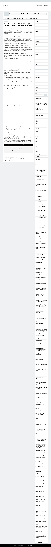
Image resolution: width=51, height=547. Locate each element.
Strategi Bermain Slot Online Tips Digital (41, 466)
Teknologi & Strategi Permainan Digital (41, 501)
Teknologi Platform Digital (39, 524)
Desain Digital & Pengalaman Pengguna (41, 190)
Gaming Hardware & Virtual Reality (40, 210)
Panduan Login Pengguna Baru (40, 366)
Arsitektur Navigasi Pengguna (40, 181)
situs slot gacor (38, 77)
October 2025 (37, 136)
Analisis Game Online (38, 174)
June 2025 (37, 143)
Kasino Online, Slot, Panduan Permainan (41, 252)
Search (36, 93)
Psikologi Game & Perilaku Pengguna (41, 424)
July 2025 (37, 141)
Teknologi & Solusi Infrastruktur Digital (41, 499)
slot (36, 51)
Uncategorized (6, 21)
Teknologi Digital (38, 505)
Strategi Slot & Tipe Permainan (40, 476)
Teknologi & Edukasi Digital (39, 486)
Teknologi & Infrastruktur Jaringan (40, 493)
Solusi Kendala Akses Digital (39, 463)
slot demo (37, 74)
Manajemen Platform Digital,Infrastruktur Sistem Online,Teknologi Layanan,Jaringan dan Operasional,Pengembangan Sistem (41, 330)
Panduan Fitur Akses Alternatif (40, 356)
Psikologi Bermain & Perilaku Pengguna (41, 422)
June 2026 (37, 123)
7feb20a (6, 26)
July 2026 (37, 121)
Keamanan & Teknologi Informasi (40, 257)
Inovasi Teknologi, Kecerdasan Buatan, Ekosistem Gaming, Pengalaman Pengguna (41, 239)
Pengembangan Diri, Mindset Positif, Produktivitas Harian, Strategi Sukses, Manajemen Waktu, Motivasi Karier (41, 400)
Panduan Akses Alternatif (39, 343)
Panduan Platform (38, 385)
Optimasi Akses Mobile (39, 338)
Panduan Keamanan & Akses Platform (41, 359)
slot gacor (37, 67)
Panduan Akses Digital (39, 345)
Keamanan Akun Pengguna (39, 262)
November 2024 (38, 154)
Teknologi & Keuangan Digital (40, 496)
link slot (37, 44)
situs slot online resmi (39, 427)
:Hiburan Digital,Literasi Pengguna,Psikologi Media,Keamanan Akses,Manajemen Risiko (41, 162)
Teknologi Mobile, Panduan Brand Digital (41, 519)
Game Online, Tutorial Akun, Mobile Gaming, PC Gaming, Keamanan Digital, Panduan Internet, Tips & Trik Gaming (41, 204)
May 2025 (37, 144)
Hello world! (21, 157)
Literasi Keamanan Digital (39, 323)
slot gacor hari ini (38, 87)
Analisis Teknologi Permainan (40, 179)
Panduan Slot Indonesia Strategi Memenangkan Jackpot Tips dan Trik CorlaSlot (41, 391)
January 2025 (37, 151)
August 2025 (37, 139)
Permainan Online (38, 408)
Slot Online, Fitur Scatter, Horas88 (40, 450)
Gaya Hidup (37, 222)
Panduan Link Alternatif (39, 361)
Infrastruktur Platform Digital (39, 236)
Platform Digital (38, 418)
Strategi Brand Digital (38, 471)
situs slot (37, 57)
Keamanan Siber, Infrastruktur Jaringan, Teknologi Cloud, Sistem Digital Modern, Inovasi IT (41, 289)
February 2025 (37, 149)
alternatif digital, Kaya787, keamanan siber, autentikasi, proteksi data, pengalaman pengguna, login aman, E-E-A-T (18, 145)
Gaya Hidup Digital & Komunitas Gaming (41, 225)
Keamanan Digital (38, 274)
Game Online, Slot (38, 201)
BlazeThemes (32, 545)
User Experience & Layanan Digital (40, 542)
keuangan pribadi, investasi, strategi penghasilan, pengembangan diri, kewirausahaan (40, 311)
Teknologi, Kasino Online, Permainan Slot (41, 531)
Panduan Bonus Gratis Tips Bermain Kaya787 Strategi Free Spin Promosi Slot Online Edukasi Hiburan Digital (41, 349)
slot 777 (37, 54)
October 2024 (37, 156)
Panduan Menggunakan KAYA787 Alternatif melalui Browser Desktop (26, 13)
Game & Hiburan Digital (39, 196)
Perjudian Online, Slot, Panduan (40, 402)
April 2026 (37, 126)
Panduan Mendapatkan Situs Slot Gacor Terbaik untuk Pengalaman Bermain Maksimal (11, 158)
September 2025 (38, 138)
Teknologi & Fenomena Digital (40, 488)
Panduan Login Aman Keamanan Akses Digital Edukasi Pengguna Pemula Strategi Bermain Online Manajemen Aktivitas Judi (41, 363)
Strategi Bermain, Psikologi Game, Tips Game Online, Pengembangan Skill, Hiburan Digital (41, 469)
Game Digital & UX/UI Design (39, 199)
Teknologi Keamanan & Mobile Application (41, 518)
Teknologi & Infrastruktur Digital (40, 491)
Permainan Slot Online (39, 411)
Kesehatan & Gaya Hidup (39, 298)
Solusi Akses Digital (38, 461)
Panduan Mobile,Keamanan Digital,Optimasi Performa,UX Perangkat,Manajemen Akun (40, 378)
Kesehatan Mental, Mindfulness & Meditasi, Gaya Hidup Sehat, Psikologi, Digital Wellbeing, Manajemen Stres (41, 305)
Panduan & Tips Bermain (39, 340)
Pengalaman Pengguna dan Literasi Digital (41, 393)
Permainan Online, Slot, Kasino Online (41, 410)
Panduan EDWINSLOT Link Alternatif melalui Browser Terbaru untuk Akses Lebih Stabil (41, 101)
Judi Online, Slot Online (39, 241)
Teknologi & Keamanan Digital (40, 494)
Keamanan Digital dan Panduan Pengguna (41, 279)
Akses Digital (37, 164)
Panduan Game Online (39, 357)
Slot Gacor (37, 41)
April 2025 (37, 146)
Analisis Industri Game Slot (39, 176)
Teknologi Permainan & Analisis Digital (41, 521)
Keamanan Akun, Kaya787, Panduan (40, 264)
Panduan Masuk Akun (39, 375)
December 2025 (38, 133)
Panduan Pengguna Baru (39, 380)
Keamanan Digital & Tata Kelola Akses (41, 277)
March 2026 (37, 128)
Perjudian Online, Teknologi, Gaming (40, 404)
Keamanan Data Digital (39, 272)
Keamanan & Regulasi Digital (39, 254)
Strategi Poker (38, 473)
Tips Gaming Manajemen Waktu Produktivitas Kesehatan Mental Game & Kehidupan (41, 536)
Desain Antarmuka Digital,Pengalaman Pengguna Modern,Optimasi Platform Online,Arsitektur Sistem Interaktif (41, 188)
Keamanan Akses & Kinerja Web (40, 259)
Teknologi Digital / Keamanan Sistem (41, 507)
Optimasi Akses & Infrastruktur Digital (41, 335)
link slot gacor (38, 34)
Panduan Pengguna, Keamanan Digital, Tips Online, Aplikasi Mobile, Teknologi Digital (41, 383)
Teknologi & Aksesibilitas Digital (40, 483)
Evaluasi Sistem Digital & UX (39, 192)
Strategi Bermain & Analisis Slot (40, 464)
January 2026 (37, 131)
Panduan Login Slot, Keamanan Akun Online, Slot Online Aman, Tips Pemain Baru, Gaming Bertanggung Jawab (41, 373)
